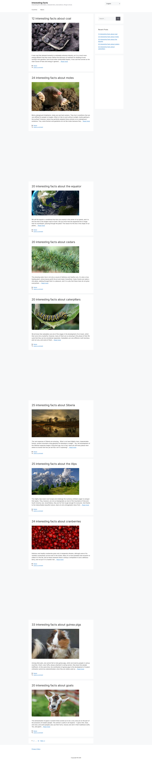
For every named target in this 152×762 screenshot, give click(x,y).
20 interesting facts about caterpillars (56, 299)
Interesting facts (40, 3)
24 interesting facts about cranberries (56, 521)
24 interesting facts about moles (53, 77)
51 (39, 741)
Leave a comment (38, 67)
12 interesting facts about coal (51, 18)
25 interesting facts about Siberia (53, 405)
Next (42, 741)
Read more (64, 61)
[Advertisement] (60, 157)
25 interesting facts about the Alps (54, 463)
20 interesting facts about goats (52, 685)
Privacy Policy (36, 749)
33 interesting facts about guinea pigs (56, 624)
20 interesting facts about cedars (53, 242)
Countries (34, 9)
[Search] (118, 19)
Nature (42, 9)
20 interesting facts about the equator (56, 186)
